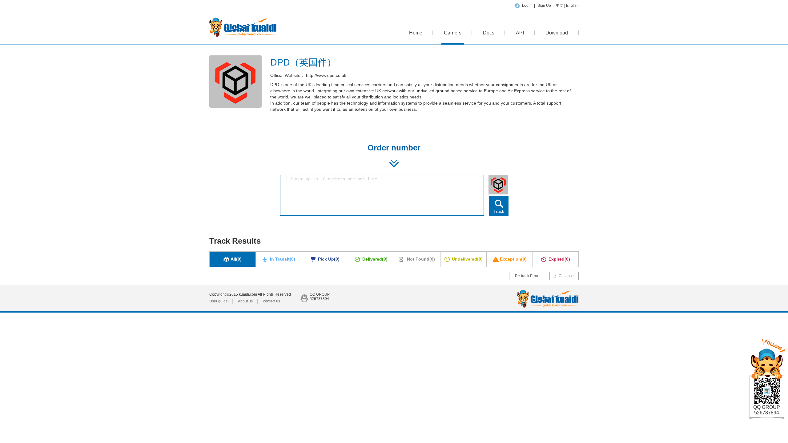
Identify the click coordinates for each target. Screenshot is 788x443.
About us (245, 301)
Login (527, 5)
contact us (271, 301)
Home (415, 32)
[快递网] (243, 36)
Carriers (452, 32)
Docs (488, 32)
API (520, 32)
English (572, 5)
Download (556, 32)
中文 (560, 5)
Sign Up (544, 5)
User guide (218, 301)
